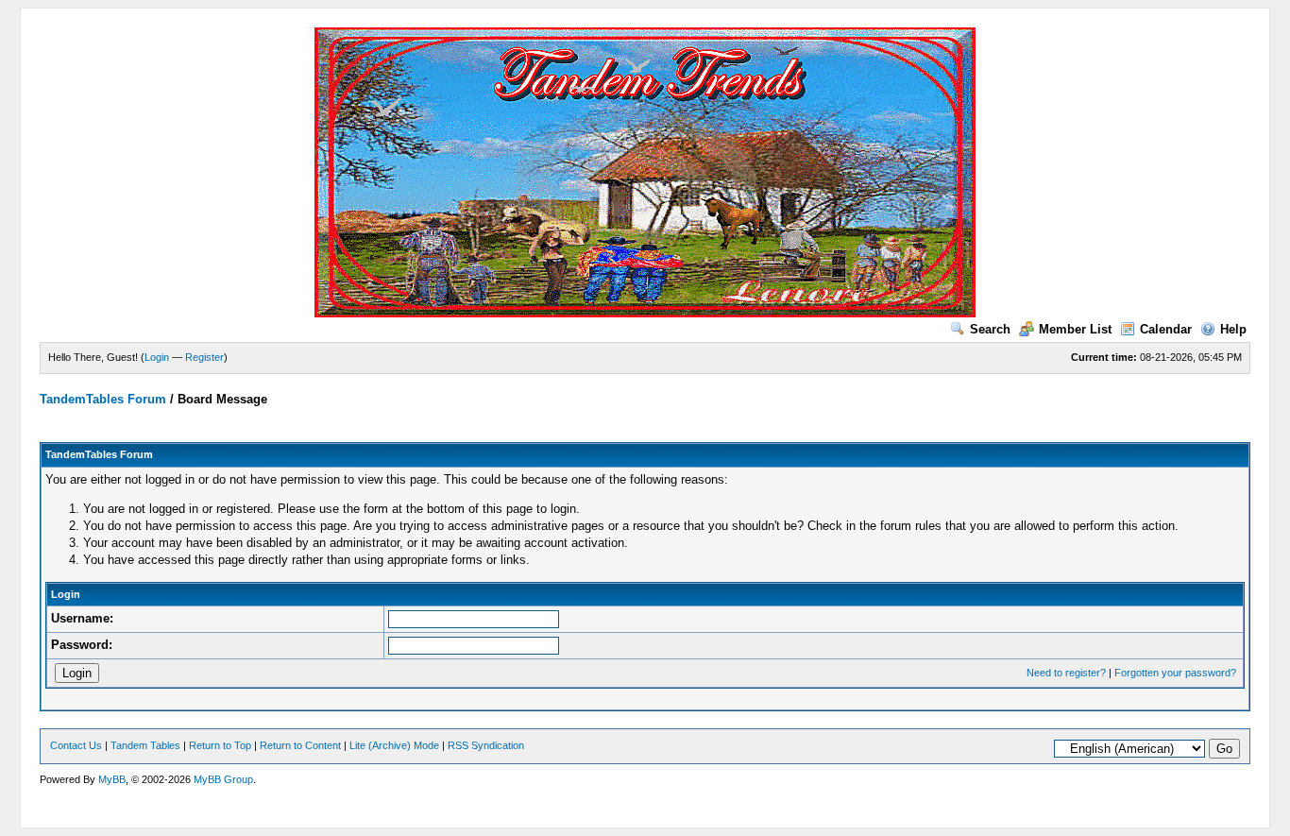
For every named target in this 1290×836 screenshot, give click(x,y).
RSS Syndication (486, 745)
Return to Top (220, 745)
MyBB (112, 779)
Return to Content (300, 745)
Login (156, 357)
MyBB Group (223, 779)
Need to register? (1066, 672)
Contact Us (76, 745)
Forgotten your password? (1175, 672)
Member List (1075, 329)
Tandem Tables (145, 745)
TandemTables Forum (103, 399)
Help (1233, 329)
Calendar (1166, 329)
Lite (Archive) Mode (394, 745)
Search (990, 329)
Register (204, 357)
